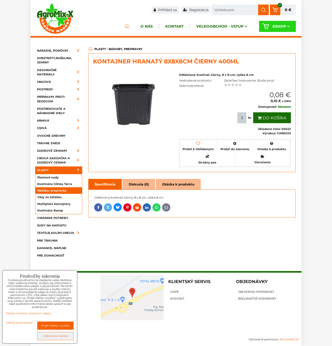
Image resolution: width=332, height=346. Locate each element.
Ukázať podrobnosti (19, 322)
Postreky (45, 89)
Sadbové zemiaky (52, 150)
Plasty (43, 170)
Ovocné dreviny (51, 135)
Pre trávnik (47, 240)
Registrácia (198, 10)
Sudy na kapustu (51, 225)
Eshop (279, 26)
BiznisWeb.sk (289, 339)
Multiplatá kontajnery (54, 204)
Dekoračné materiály (47, 72)
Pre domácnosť (50, 255)
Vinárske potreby (52, 218)
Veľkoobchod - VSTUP (220, 26)
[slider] (233, 85)
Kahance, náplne (51, 248)
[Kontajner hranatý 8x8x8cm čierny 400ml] (133, 105)
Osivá (42, 128)
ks (249, 117)
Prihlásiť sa (167, 10)
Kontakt (174, 26)
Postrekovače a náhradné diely (51, 111)
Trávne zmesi (48, 143)
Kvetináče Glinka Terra (54, 184)
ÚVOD (126, 26)
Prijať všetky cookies (55, 325)
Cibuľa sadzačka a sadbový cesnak (53, 160)
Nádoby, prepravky (51, 190)
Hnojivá (44, 82)
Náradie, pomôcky (52, 50)
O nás (146, 26)
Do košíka (274, 117)
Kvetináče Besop (50, 210)
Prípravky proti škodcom (51, 99)
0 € (288, 10)
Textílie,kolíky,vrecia (55, 233)
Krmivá (43, 120)
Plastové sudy (48, 177)
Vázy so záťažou (49, 197)
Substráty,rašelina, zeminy (54, 60)
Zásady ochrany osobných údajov (28, 313)
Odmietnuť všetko (55, 336)
